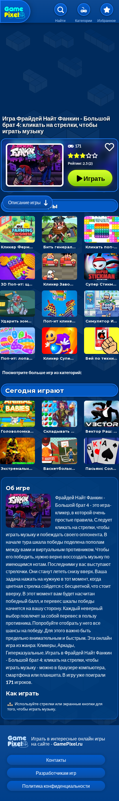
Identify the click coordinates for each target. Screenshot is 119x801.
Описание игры (24, 202)
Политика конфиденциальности (56, 786)
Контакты (56, 760)
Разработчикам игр (56, 773)
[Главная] (15, 11)
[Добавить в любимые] (109, 147)
